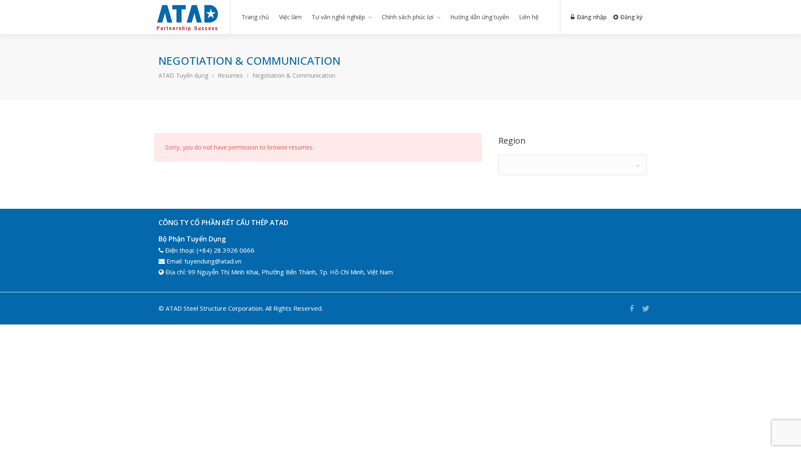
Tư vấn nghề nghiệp (338, 17)
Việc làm (290, 17)
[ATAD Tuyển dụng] (186, 30)
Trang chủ (255, 17)
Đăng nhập (591, 17)
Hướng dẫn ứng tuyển (479, 17)
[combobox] (573, 165)
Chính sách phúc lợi (407, 17)
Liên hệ (529, 17)
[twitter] (645, 308)
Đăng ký (630, 17)
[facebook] (632, 308)
